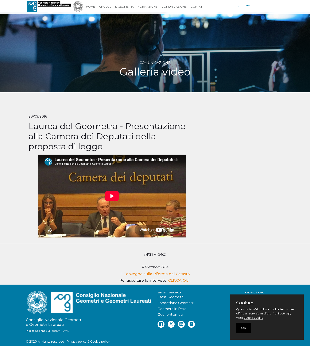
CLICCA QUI (179, 280)
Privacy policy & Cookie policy (88, 341)
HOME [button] (90, 6)
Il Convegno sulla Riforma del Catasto (155, 274)
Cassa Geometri (170, 297)
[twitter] (171, 324)
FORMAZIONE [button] (147, 6)
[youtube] (191, 324)
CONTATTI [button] (197, 6)
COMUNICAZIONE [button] (174, 6)
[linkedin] (181, 324)
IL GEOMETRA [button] (124, 6)
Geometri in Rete (172, 309)
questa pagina (253, 317)
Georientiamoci (170, 315)
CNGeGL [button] (105, 6)
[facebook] (161, 324)
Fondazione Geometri (176, 303)
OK (243, 328)
